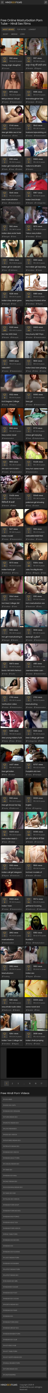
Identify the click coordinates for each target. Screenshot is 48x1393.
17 (41, 1083)
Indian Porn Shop (12, 1205)
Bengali (7, 236)
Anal (29, 573)
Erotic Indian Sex (12, 1123)
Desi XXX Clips (10, 1105)
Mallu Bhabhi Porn (12, 1363)
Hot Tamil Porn (11, 1351)
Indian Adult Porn (12, 1158)
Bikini (14, 505)
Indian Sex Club (11, 1340)
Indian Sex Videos (12, 1152)
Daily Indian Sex (11, 1181)
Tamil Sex (8, 1170)
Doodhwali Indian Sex (13, 1187)
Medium (14, 34)
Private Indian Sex (12, 1146)
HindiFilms (13, 2)
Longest (32, 29)
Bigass (38, 68)
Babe (6, 741)
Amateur (31, 236)
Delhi (6, 169)
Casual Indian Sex (12, 1164)
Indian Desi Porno (12, 1216)
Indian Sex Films (11, 1310)
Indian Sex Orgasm (12, 1111)
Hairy (30, 775)
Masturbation (17, 102)
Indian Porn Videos (12, 1228)
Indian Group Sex (12, 1328)
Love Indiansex (11, 1129)
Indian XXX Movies (12, 1240)
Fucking (7, 976)
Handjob (31, 102)
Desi (16, 136)
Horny (16, 573)
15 (30, 1083)
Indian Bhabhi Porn (12, 1334)
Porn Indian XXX (11, 1369)
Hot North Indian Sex (13, 1357)
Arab (6, 674)
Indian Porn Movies (13, 1211)
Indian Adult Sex (11, 1222)
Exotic (13, 674)
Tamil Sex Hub (10, 1193)
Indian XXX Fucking (12, 1252)
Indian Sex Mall (11, 1175)
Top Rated (21, 29)
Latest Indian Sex (11, 1275)
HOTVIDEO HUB (10, 1345)
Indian (6, 102)
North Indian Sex (11, 1304)
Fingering (37, 808)
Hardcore (15, 875)
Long (22, 34)
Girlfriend (13, 270)
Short (5, 34)
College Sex (40, 203)
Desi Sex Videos (11, 1134)
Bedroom (7, 136)
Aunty (6, 405)
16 (35, 1083)
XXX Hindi (8, 1099)
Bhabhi (30, 68)
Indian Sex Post (11, 1293)
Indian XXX (9, 1246)
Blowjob (15, 337)
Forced (6, 68)
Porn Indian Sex (11, 1117)
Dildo (36, 371)
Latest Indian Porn (12, 1269)
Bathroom (15, 808)
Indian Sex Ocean (12, 1298)
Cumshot (39, 842)
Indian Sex (9, 1316)
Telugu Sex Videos (12, 1199)
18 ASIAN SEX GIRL (11, 1281)
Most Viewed (8, 29)
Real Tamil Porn (11, 1234)
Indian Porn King (11, 1322)
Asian (40, 270)
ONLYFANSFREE (10, 1375)
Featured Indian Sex (13, 1140)
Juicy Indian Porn (12, 1257)
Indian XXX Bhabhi (12, 1263)
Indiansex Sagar (11, 1287)
